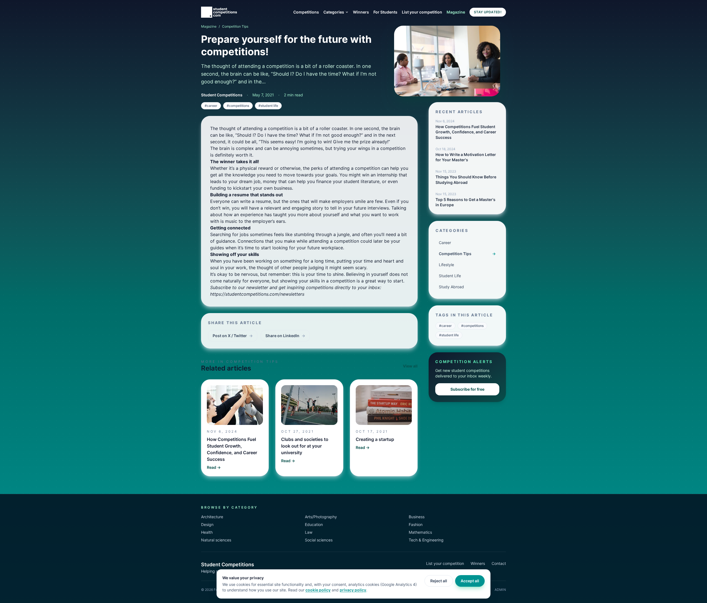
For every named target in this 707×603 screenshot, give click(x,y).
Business (416, 516)
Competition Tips (235, 26)
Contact (499, 563)
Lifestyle (446, 264)
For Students (385, 12)
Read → (214, 467)
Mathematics (420, 532)
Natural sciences (216, 540)
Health (207, 532)
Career (445, 242)
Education (314, 524)
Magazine (456, 12)
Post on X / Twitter (233, 335)
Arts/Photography (321, 516)
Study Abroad (451, 286)
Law (308, 532)
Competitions (306, 12)
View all (410, 366)
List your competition (422, 12)
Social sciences (319, 540)
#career (211, 106)
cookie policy (318, 590)
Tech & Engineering (426, 540)
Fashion (416, 524)
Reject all (438, 580)
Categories (333, 12)
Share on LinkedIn (285, 335)
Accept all (470, 580)
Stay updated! (488, 12)
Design (207, 524)
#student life (268, 106)
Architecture (212, 516)
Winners (361, 12)
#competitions (238, 106)
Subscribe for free (467, 389)
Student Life (450, 275)
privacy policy (353, 590)
